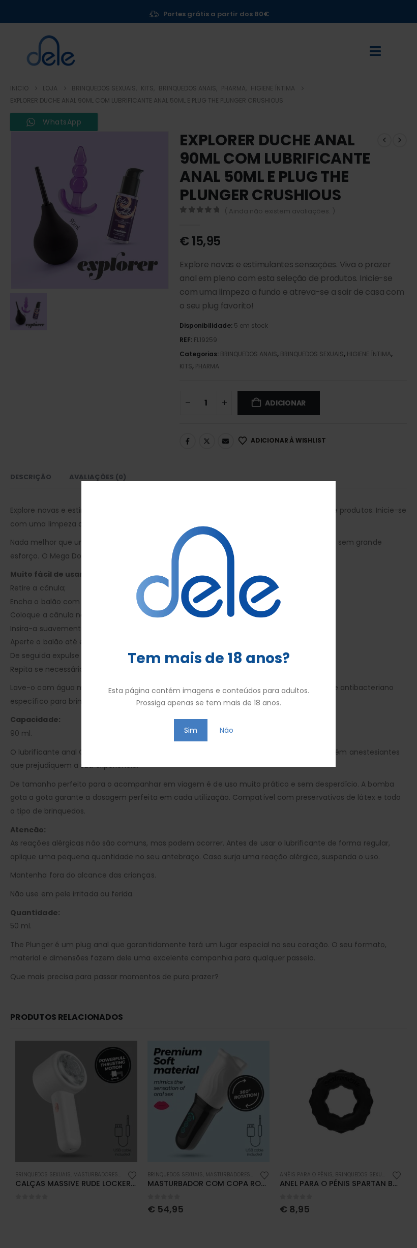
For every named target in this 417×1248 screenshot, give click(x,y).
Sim (190, 730)
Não (226, 730)
